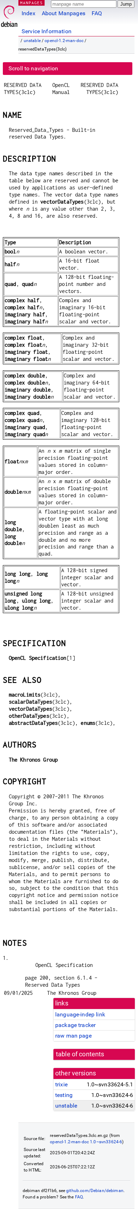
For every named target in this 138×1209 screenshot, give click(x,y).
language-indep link (80, 1014)
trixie (61, 1084)
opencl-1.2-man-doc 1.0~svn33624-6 (86, 1141)
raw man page (73, 1035)
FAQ (97, 13)
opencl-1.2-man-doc (64, 40)
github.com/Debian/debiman (94, 1190)
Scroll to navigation (33, 68)
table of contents (80, 1054)
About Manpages (63, 13)
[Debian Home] (9, 14)
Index (28, 13)
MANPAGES (31, 2)
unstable (32, 40)
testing (64, 1095)
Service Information (46, 31)
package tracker (75, 1025)
